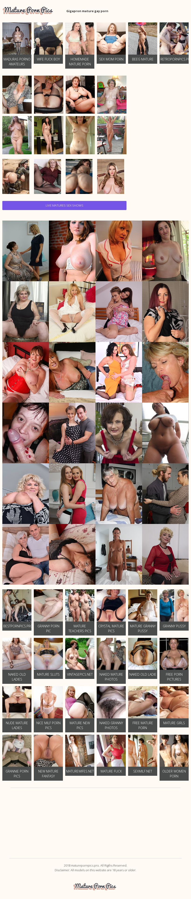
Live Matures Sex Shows (64, 205)
